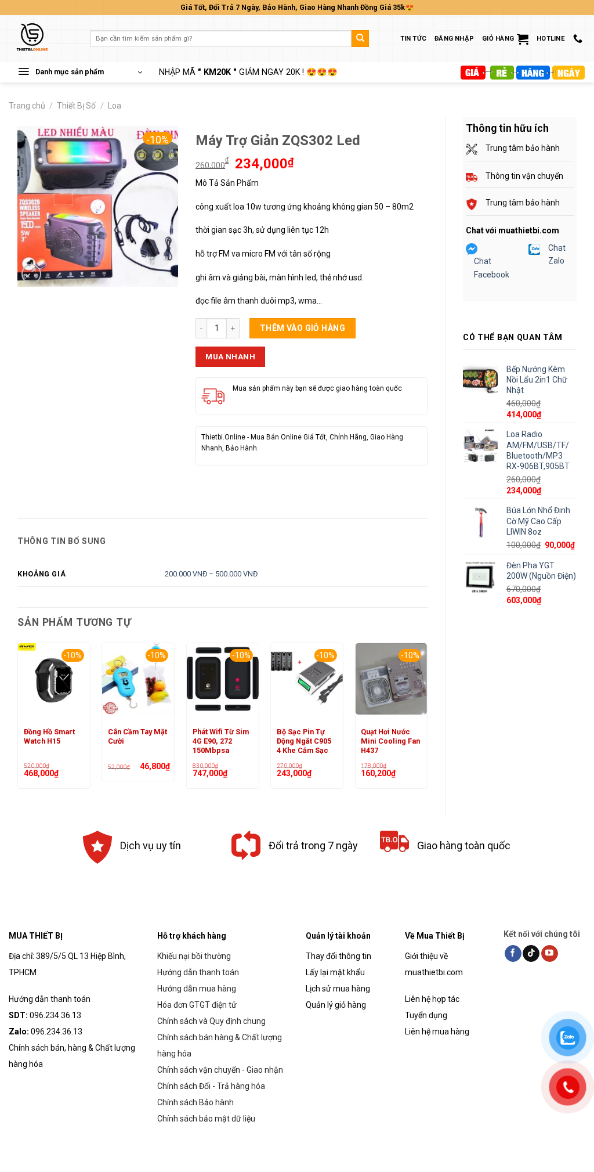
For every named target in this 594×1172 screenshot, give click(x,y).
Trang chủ (27, 105)
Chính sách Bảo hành (195, 1102)
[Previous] (18, 720)
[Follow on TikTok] (531, 953)
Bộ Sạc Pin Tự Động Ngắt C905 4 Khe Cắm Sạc (304, 741)
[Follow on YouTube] (549, 953)
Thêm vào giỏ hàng (302, 328)
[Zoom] (31, 274)
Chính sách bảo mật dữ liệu (206, 1118)
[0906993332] (579, 38)
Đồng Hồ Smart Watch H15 (49, 736)
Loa (114, 105)
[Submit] (360, 39)
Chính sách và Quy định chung (211, 1021)
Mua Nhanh (230, 356)
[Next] (427, 720)
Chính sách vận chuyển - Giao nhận (220, 1069)
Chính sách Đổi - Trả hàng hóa (211, 1086)
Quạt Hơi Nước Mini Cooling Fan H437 (390, 741)
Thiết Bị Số (76, 105)
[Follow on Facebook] (513, 953)
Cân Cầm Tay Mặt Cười (137, 736)
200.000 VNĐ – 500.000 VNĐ (211, 573)
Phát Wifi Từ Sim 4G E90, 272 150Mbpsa (221, 741)
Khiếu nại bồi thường (194, 956)
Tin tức (413, 38)
